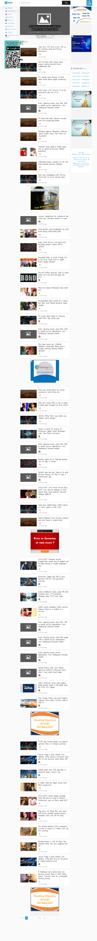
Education (10, 20)
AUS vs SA (77, 79)
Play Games (77, 154)
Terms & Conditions (81, 159)
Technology (10, 23)
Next (39, 918)
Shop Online (86, 154)
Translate (50, 38)
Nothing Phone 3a (88, 73)
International (11, 11)
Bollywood (10, 26)
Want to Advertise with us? (82, 158)
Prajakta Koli (86, 83)
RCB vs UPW (77, 76)
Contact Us (85, 163)
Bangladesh (86, 79)
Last (44, 918)
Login (82, 152)
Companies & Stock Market (12, 36)
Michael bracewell (79, 83)
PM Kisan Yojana (87, 76)
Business (10, 17)
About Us (77, 163)
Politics (9, 14)
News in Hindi (11, 29)
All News (9, 8)
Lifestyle (9, 32)
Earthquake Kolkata (79, 73)
